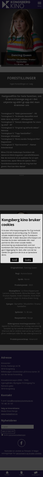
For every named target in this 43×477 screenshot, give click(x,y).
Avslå (14, 259)
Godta (28, 259)
